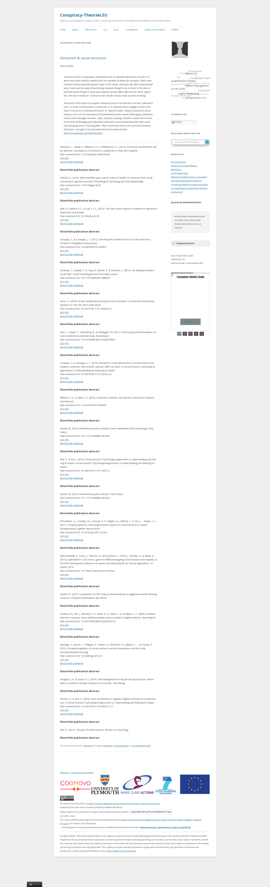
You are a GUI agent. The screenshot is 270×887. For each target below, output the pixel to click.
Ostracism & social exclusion (83, 57)
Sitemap (175, 29)
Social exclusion (121, 745)
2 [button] (184, 333)
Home (62, 29)
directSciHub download (71, 161)
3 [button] (190, 333)
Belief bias (176, 169)
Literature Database (154, 29)
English (178, 122)
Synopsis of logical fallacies (184, 165)
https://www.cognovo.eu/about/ (122, 851)
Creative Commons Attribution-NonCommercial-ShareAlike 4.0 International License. (123, 803)
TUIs (105, 29)
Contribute (132, 29)
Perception (90, 29)
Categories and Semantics (81, 772)
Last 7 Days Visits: (179, 255)
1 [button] (179, 333)
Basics (75, 29)
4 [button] (196, 333)
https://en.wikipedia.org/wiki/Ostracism (83, 133)
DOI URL (64, 158)
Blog (116, 29)
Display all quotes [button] (185, 243)
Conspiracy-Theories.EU (83, 15)
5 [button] (201, 333)
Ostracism (108, 745)
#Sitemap (64, 772)
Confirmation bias (179, 173)
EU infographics (178, 162)
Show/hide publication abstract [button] (80, 169)
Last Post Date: (178, 263)
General (87, 745)
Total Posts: (176, 259)
